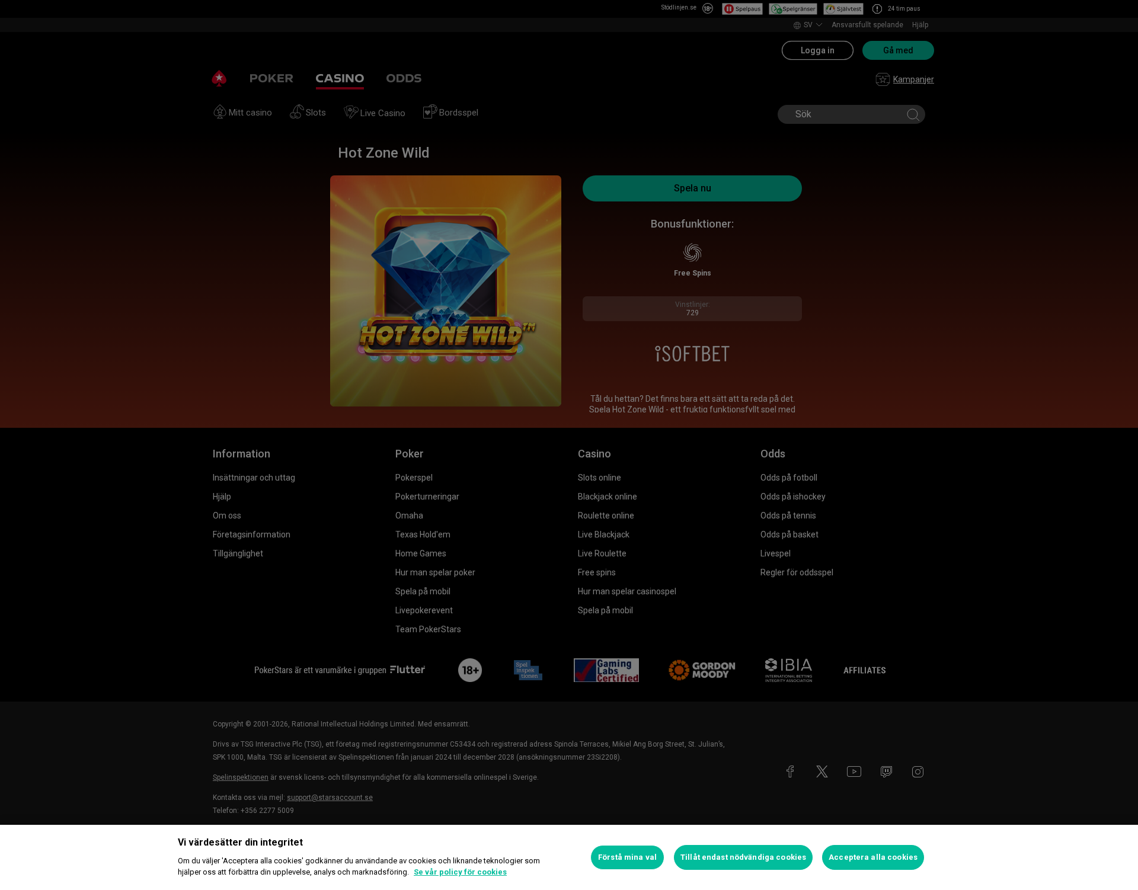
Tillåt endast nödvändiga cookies (743, 857)
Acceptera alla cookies (873, 857)
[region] (569, 857)
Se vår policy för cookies (460, 871)
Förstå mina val (627, 857)
